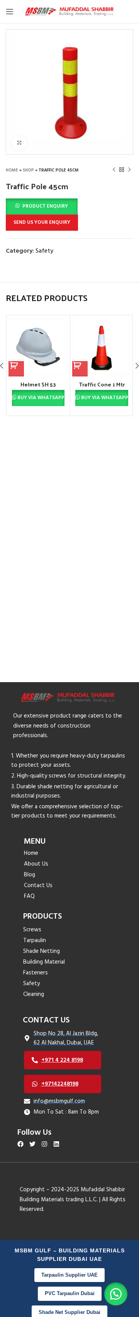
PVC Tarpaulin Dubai (70, 1293)
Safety (44, 251)
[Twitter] (32, 1144)
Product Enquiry (45, 206)
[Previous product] (114, 170)
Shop (28, 170)
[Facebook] (20, 1144)
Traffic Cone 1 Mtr (102, 384)
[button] (42, 206)
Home (12, 170)
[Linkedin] (56, 1144)
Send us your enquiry (42, 222)
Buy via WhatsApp (40, 398)
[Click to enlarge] (19, 142)
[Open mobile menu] (9, 11)
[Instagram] (44, 1144)
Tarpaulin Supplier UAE (69, 1275)
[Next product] (129, 170)
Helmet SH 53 (38, 384)
